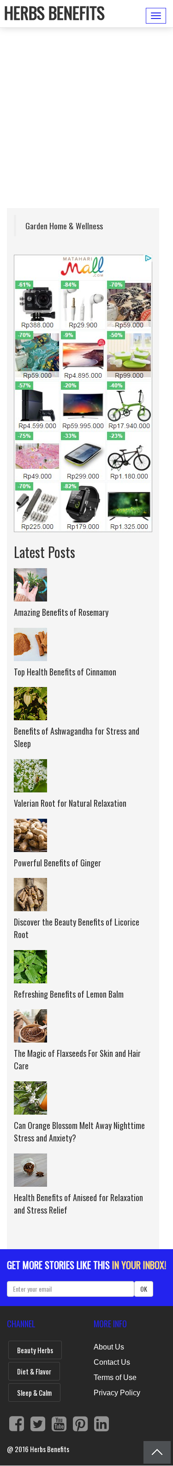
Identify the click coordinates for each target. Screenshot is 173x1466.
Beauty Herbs (35, 1350)
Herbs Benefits (54, 12)
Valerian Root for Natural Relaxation (70, 803)
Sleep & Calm (34, 1392)
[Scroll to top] (157, 1452)
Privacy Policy (117, 1393)
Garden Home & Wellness (64, 226)
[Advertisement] (86, 121)
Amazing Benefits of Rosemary (61, 612)
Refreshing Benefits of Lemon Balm (69, 994)
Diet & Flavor (34, 1371)
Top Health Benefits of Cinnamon (65, 672)
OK (143, 1289)
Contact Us (112, 1362)
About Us (109, 1347)
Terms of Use (115, 1377)
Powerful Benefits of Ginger (57, 863)
